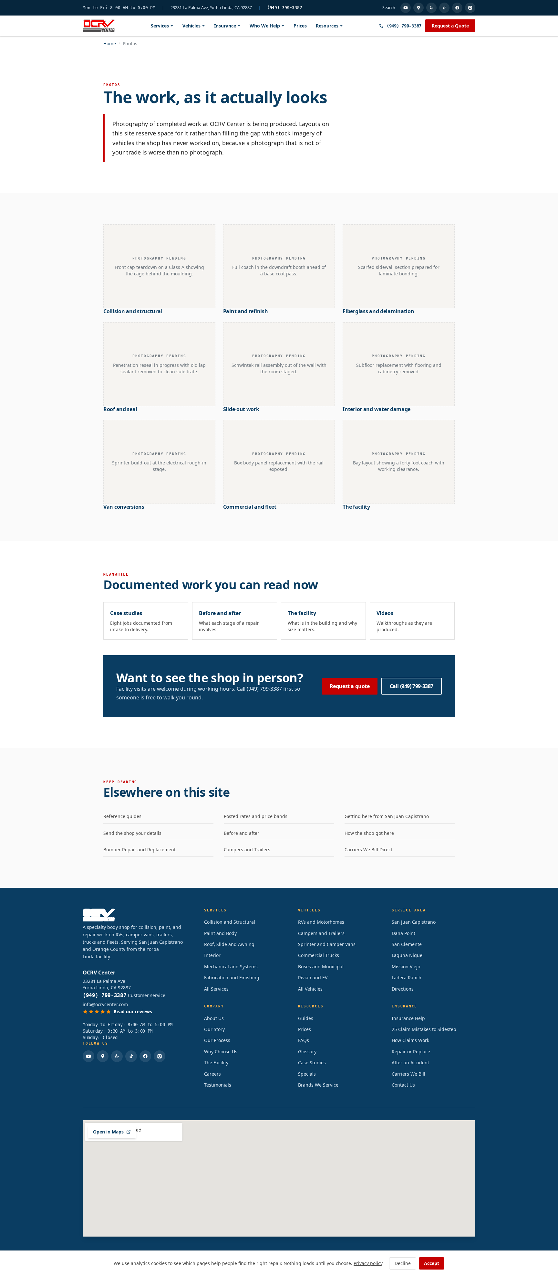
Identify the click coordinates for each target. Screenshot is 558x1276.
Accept (431, 1263)
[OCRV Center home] (99, 25)
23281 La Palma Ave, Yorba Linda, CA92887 (211, 7)
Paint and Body (220, 933)
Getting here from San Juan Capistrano (387, 816)
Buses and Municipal (321, 966)
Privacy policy (368, 1263)
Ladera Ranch (406, 977)
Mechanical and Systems (231, 966)
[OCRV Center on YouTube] (405, 8)
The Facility (216, 1062)
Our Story (214, 1029)
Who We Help (265, 26)
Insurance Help (408, 1018)
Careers (212, 1074)
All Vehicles (310, 989)
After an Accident (410, 1062)
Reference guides (122, 816)
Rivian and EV (312, 977)
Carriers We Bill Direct (368, 849)
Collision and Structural (229, 922)
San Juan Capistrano (414, 922)
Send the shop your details (132, 833)
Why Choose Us (220, 1051)
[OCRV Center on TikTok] (444, 8)
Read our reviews (133, 1011)
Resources (327, 26)
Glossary (307, 1051)
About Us (214, 1018)
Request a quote (350, 686)
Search (388, 7)
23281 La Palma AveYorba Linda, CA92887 (107, 984)
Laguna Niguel (408, 955)
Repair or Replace (411, 1051)
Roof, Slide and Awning (229, 944)
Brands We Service (318, 1085)
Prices (300, 26)
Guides (305, 1018)
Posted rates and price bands (255, 816)
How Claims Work (410, 1040)
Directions (403, 989)
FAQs (303, 1040)
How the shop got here (369, 833)
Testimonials (217, 1085)
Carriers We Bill (408, 1074)
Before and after (241, 833)
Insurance (225, 26)
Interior (212, 955)
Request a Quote (450, 26)
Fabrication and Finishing (231, 977)
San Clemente (407, 944)
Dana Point (403, 933)
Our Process (217, 1040)
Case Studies (312, 1062)
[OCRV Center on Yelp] (431, 8)
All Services (216, 989)
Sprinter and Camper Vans (327, 944)
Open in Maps (108, 1132)
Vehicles (191, 26)
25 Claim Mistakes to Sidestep (424, 1029)
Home (109, 43)
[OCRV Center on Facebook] (457, 8)
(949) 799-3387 (284, 7)
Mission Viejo (406, 966)
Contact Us (403, 1085)
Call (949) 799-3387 (411, 686)
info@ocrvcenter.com (105, 1004)
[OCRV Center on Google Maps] (418, 8)
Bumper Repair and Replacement (139, 849)
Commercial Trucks (318, 955)
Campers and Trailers (247, 849)
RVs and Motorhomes (321, 922)
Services (160, 26)
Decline (403, 1263)
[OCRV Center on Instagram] (470, 8)
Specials (307, 1074)
